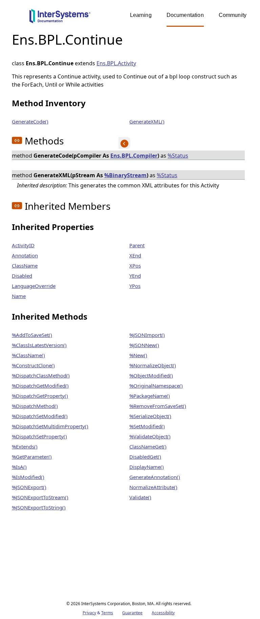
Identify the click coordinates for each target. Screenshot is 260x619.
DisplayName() (146, 466)
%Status (178, 155)
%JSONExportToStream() (40, 497)
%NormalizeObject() (152, 365)
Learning (141, 15)
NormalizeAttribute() (153, 487)
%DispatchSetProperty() (39, 436)
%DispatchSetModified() (40, 416)
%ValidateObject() (150, 436)
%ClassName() (28, 355)
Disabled (22, 275)
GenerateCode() (30, 121)
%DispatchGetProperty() (40, 395)
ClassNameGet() (148, 446)
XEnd (135, 255)
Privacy (89, 613)
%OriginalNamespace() (156, 385)
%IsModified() (28, 477)
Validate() (140, 497)
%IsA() (19, 466)
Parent (137, 245)
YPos (134, 285)
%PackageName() (149, 395)
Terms (107, 613)
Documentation (185, 15)
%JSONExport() (29, 487)
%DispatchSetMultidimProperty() (50, 426)
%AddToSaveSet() (32, 334)
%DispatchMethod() (35, 406)
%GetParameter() (32, 456)
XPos (135, 265)
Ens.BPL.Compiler (133, 155)
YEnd (135, 275)
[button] (17, 140)
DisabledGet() (145, 456)
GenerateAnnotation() (154, 477)
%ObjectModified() (151, 375)
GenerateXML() (147, 121)
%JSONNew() (144, 345)
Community (232, 15)
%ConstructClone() (33, 365)
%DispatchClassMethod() (41, 375)
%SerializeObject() (150, 416)
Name (19, 296)
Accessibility (163, 613)
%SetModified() (147, 426)
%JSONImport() (147, 334)
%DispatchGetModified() (40, 385)
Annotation (25, 255)
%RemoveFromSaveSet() (157, 406)
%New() (138, 355)
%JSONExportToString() (39, 507)
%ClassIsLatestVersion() (39, 345)
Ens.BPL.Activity (116, 63)
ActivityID (23, 245)
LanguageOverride (34, 285)
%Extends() (25, 446)
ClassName (25, 265)
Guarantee (132, 613)
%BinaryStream (125, 175)
